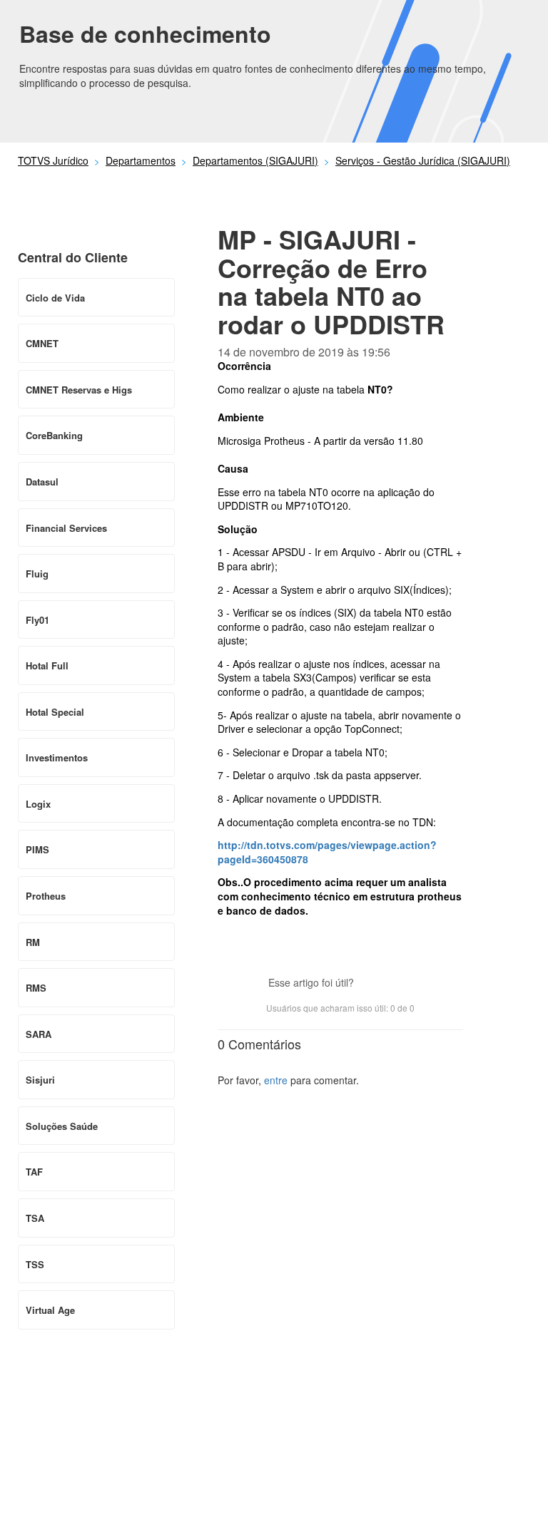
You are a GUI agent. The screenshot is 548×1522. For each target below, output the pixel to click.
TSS (35, 1264)
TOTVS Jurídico (53, 160)
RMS (36, 987)
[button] (371, 983)
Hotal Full (47, 665)
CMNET (42, 343)
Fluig (37, 573)
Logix (38, 804)
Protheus (46, 896)
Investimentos (57, 757)
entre (276, 1080)
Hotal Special (55, 712)
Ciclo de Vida (55, 297)
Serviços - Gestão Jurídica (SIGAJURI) (422, 160)
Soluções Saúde (62, 1126)
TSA (35, 1218)
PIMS (37, 849)
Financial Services (66, 528)
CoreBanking (54, 435)
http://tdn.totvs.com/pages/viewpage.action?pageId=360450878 (327, 852)
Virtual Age (50, 1310)
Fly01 (37, 620)
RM (33, 942)
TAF (34, 1171)
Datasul (42, 481)
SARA (38, 1034)
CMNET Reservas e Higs (79, 389)
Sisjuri (40, 1079)
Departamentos (141, 160)
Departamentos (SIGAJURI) (255, 160)
